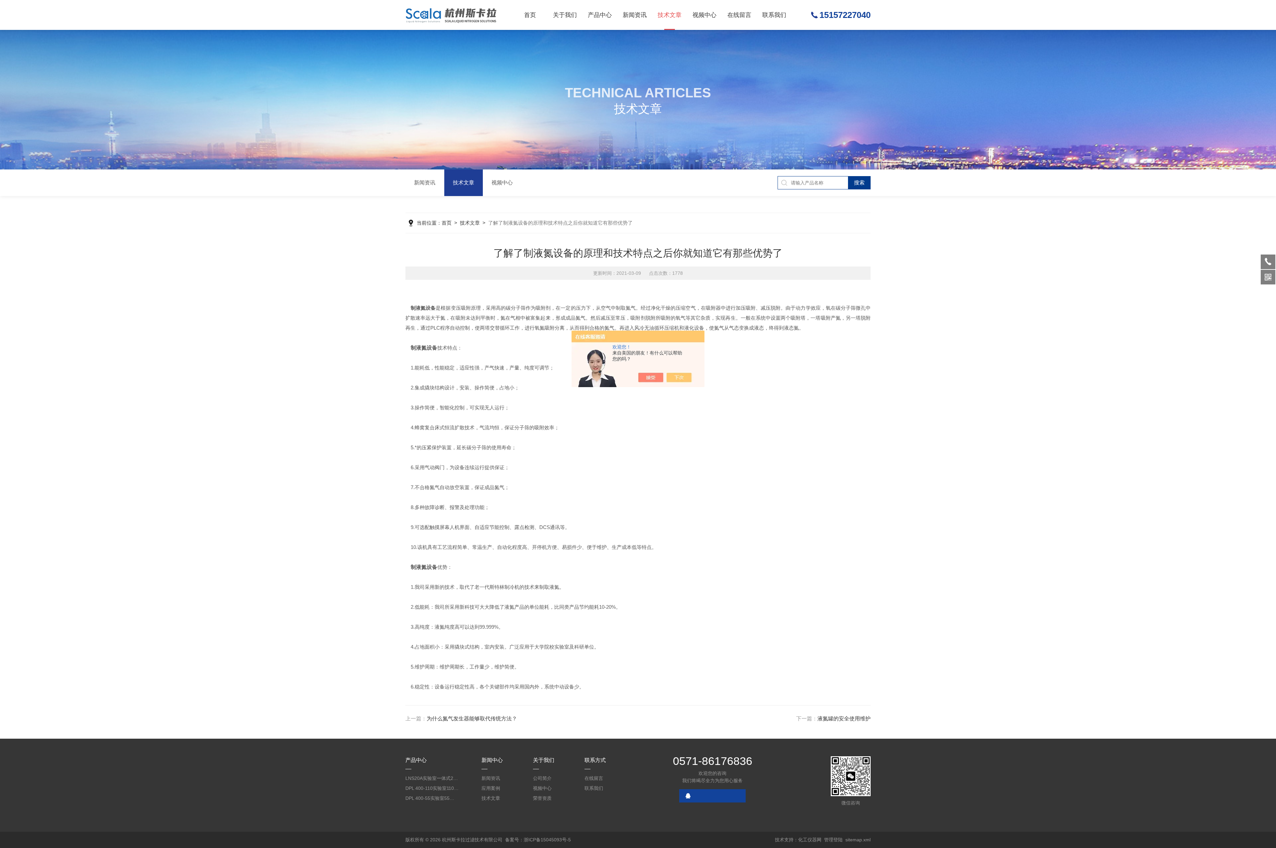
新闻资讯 (635, 15)
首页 (530, 15)
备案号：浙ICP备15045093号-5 (538, 839)
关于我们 (565, 15)
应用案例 (490, 788)
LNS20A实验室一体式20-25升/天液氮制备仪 (432, 778)
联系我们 (774, 15)
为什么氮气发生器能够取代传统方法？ (472, 718)
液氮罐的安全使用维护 (844, 718)
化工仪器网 (809, 839)
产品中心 (600, 15)
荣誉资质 (542, 798)
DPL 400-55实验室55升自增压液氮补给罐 (432, 798)
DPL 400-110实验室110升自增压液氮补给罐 (432, 788)
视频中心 (704, 15)
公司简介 (542, 778)
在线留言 (739, 15)
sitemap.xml (858, 839)
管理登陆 (833, 839)
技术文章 (670, 15)
